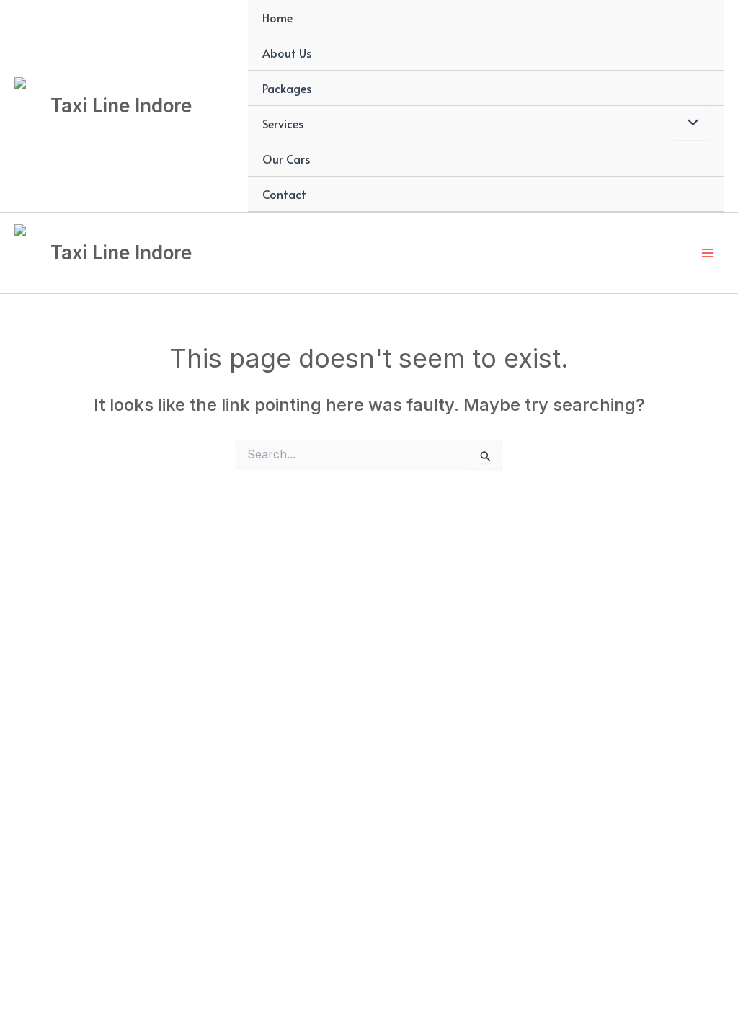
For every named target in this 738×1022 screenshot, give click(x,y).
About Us (286, 53)
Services (282, 123)
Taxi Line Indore (121, 105)
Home (277, 17)
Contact (284, 194)
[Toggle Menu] (689, 122)
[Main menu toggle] (708, 253)
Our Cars (286, 158)
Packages (286, 88)
